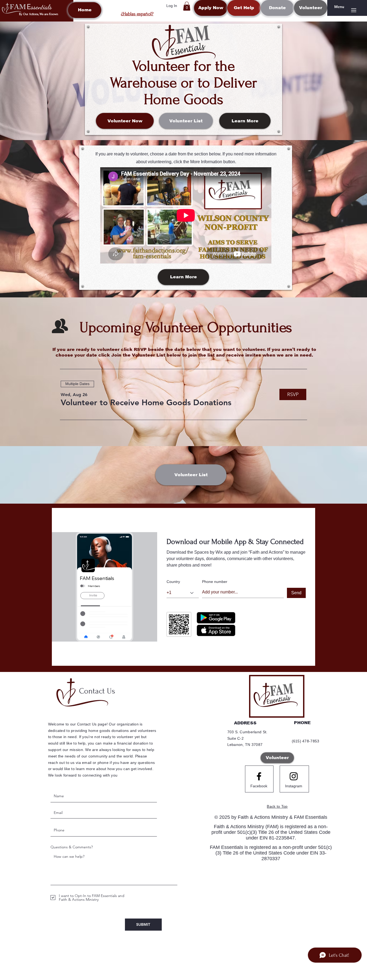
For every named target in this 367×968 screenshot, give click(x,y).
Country (173, 581)
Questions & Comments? (72, 847)
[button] (186, 6)
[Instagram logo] (293, 776)
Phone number (214, 581)
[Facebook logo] (259, 776)
